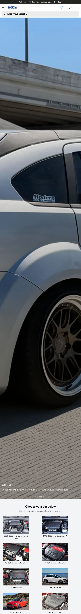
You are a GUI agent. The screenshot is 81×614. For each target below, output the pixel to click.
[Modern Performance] (12, 7)
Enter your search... (17, 14)
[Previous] (3, 258)
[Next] (78, 258)
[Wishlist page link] (61, 7)
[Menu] (4, 7)
